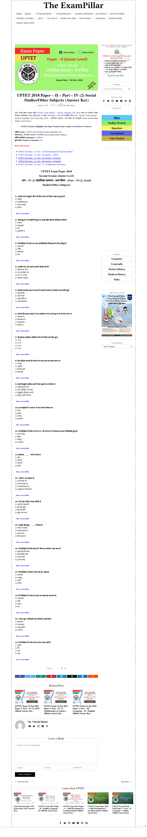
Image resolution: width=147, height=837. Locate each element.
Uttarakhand (117, 133)
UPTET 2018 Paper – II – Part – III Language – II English (39, 158)
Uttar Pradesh (117, 138)
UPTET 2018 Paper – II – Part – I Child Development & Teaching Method (45, 151)
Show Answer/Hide (22, 213)
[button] (129, 89)
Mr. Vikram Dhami (69, 105)
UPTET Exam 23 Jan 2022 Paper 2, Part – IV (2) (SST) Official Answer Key (27, 708)
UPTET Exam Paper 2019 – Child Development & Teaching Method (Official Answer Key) (98, 809)
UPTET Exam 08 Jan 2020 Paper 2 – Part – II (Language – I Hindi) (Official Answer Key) (121, 809)
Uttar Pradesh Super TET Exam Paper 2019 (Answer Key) (24, 808)
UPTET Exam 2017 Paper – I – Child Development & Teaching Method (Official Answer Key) (73, 809)
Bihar (117, 117)
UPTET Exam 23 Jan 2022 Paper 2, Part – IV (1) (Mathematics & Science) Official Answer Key (56, 710)
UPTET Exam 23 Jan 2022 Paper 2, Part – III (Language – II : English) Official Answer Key (84, 710)
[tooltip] (20, 676)
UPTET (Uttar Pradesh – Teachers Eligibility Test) (56, 112)
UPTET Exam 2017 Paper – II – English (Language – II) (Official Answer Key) (48, 808)
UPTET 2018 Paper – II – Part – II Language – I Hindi (38, 154)
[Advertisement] (73, 37)
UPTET (53, 105)
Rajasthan (117, 128)
